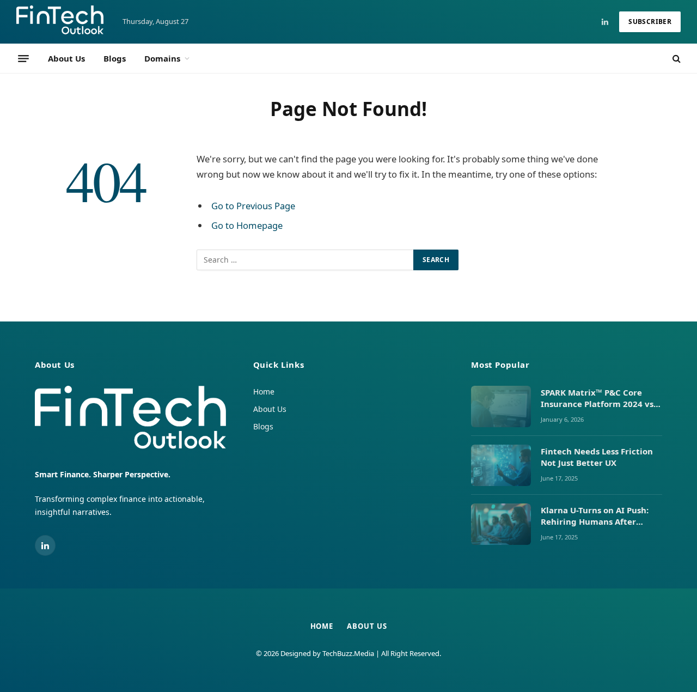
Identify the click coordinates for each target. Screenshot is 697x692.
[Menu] (23, 58)
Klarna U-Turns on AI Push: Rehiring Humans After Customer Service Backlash (597, 516)
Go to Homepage (247, 225)
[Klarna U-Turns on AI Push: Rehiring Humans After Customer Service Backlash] (501, 524)
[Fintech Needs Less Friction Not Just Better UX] (501, 465)
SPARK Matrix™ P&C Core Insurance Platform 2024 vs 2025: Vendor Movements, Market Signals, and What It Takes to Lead (598, 398)
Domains (162, 58)
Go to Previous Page (253, 205)
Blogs (114, 58)
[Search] (675, 58)
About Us (66, 58)
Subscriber (649, 21)
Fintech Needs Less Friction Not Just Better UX (597, 457)
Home (263, 391)
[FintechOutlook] (59, 22)
